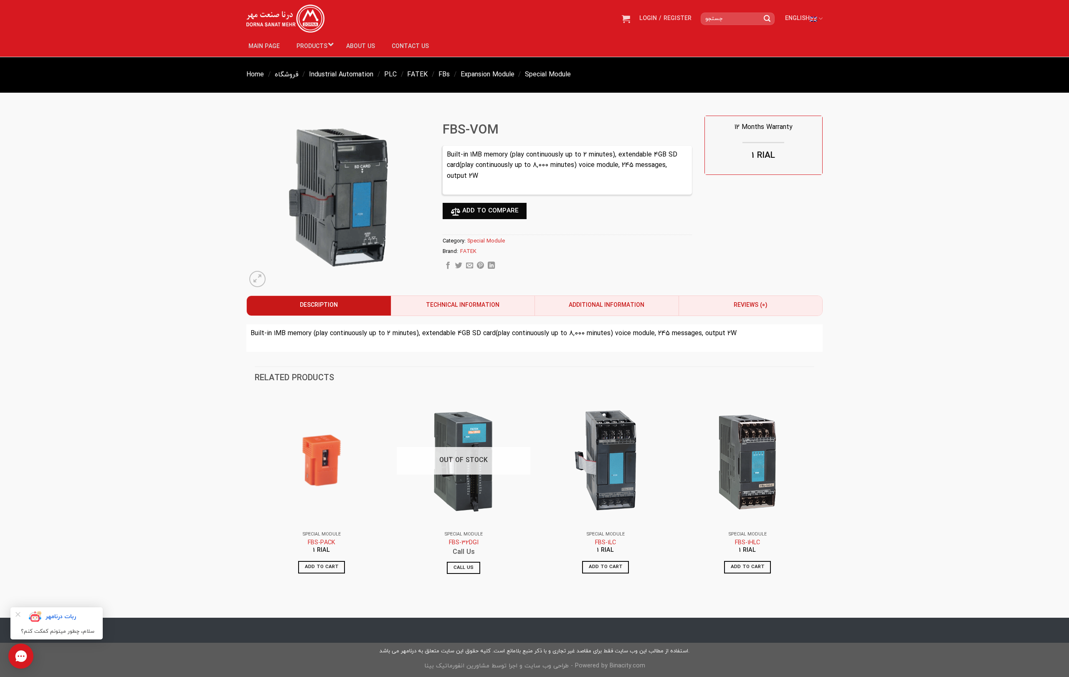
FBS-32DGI (464, 543)
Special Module (548, 74)
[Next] (814, 491)
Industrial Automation (341, 74)
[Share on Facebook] (447, 267)
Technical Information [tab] (462, 305)
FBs (444, 74)
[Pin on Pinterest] (480, 267)
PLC (390, 74)
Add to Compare (489, 210)
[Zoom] (257, 279)
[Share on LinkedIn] (491, 267)
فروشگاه (287, 74)
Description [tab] (319, 305)
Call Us (463, 567)
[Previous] (255, 491)
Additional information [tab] (606, 305)
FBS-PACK (321, 543)
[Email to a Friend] (469, 267)
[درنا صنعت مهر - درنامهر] (285, 19)
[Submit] (767, 19)
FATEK (417, 74)
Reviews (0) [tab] (750, 305)
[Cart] (626, 19)
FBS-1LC (605, 543)
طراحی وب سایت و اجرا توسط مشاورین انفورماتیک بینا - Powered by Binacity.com (534, 666)
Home (255, 74)
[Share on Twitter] (458, 267)
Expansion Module (487, 74)
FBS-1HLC (747, 543)
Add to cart (322, 566)
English (797, 18)
